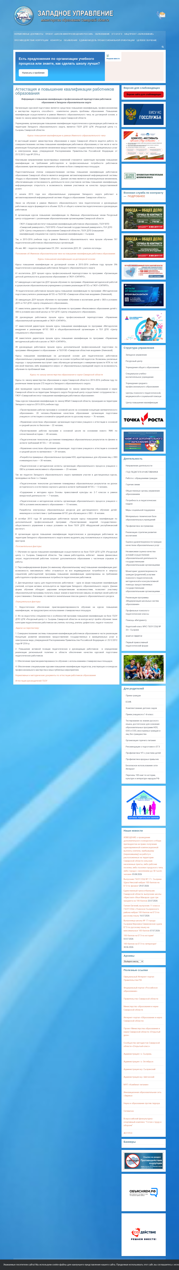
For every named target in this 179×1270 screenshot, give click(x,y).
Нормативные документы (28, 34)
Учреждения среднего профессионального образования (142, 385)
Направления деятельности (139, 465)
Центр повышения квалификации (142, 402)
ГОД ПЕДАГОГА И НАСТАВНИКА (142, 472)
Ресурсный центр (134, 361)
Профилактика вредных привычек (142, 759)
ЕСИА (128, 702)
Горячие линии (133, 484)
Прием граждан (133, 695)
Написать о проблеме (33, 73)
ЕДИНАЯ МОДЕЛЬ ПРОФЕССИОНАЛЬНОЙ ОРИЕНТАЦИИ (107, 40)
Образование (102, 34)
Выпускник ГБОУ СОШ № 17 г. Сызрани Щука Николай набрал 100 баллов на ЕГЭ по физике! (143, 882)
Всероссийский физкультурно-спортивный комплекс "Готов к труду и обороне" (142, 1122)
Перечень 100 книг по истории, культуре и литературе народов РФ (142, 777)
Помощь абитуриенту (136, 620)
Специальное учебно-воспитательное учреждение (140, 375)
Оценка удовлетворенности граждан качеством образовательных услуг (144, 543)
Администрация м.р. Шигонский (139, 1077)
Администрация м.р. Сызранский (139, 1069)
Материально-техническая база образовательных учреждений (141, 518)
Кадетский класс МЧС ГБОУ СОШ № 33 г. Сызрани (143, 628)
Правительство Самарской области (141, 999)
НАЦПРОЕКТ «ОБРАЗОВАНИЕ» (139, 34)
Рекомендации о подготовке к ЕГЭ (143, 746)
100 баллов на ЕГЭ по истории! (139, 935)
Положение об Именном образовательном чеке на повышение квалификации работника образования (65, 253)
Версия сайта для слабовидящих (143, 94)
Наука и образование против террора (142, 1103)
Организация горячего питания (141, 740)
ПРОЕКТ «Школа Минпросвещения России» (69, 34)
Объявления (70, 40)
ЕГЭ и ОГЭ (117, 34)
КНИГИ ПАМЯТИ (134, 636)
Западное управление (136, 355)
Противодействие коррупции (31, 40)
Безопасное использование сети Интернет (142, 767)
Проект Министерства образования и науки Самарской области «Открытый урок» (142, 1031)
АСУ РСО (128, 1133)
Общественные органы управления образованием (143, 492)
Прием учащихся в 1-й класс (139, 714)
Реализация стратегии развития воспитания (141, 534)
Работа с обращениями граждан (141, 478)
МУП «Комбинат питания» (136, 1084)
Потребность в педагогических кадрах (141, 502)
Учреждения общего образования (142, 367)
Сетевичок (129, 1111)
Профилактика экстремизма (139, 526)
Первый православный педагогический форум (137, 644)
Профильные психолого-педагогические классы (138, 612)
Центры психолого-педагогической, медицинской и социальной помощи (143, 395)
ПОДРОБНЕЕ (136, 196)
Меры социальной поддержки (140, 510)
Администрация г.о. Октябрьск (138, 1061)
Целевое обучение (147, 40)
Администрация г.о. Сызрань (138, 1054)
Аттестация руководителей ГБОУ (31, 681)
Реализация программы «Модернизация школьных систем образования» (142, 601)
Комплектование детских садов (141, 708)
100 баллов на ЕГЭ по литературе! (140, 944)
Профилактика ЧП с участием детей (143, 753)
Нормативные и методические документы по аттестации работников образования (55, 675)
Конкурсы (56, 40)
